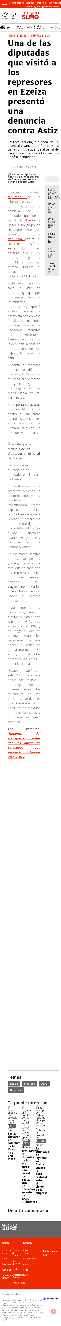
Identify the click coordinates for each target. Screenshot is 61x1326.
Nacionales (8, 1264)
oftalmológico (30, 1258)
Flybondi (41, 1140)
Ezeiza (29, 27)
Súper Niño (26, 1251)
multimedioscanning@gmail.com (28, 1305)
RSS (45, 1254)
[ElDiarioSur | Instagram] (48, 1233)
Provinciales (19, 1283)
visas (25, 1269)
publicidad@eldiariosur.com (16, 1307)
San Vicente (16, 1262)
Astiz (11, 248)
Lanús (5, 1258)
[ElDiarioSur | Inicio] (58, 1243)
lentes (26, 1264)
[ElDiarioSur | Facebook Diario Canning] (48, 1227)
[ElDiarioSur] (9, 1229)
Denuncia (16, 1090)
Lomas (50, 27)
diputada (17, 197)
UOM (25, 1275)
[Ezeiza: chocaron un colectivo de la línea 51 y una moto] (12, 1130)
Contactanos (50, 1251)
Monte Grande (19, 27)
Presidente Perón (18, 1276)
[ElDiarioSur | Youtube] (54, 1233)
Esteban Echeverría (39, 27)
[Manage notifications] (53, 1311)
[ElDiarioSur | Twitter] (54, 1227)
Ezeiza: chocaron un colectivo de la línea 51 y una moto (14, 1146)
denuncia (16, 239)
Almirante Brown (7, 1276)
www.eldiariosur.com (12, 1300)
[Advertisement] (30, 792)
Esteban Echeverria (23, 3)
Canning (41, 3)
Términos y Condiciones (12, 1294)
